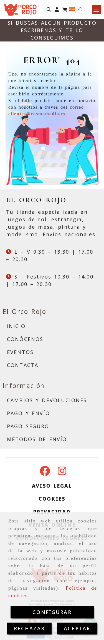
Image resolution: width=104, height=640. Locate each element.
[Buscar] (49, 9)
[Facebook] (45, 472)
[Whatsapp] (80, 9)
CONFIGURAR (52, 612)
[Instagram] (62, 472)
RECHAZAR (29, 628)
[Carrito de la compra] (65, 9)
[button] (57, 9)
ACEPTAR (77, 628)
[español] (72, 9)
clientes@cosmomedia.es (36, 113)
